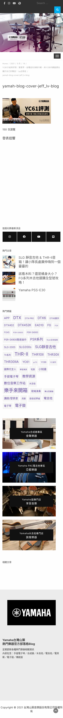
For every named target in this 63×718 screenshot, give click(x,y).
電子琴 (7, 405)
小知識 (42, 369)
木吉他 (32, 383)
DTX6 (42, 318)
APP (7, 318)
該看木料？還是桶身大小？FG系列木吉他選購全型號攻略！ (38, 278)
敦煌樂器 (31, 535)
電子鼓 (20, 405)
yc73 (35, 362)
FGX (56, 326)
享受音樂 (31, 501)
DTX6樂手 (54, 318)
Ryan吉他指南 (52, 340)
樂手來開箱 (15, 390)
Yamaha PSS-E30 (32, 290)
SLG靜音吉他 (45, 347)
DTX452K (24, 325)
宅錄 (33, 369)
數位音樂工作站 (15, 383)
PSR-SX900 (32, 332)
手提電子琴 (11, 376)
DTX (17, 317)
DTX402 (9, 325)
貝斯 (24, 398)
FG (49, 325)
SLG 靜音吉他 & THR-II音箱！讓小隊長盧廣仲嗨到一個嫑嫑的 (40, 262)
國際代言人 (10, 369)
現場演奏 (36, 391)
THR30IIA (11, 362)
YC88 (43, 362)
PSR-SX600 (18, 332)
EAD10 (39, 325)
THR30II (53, 354)
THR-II (21, 354)
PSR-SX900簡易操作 (15, 339)
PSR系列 (36, 339)
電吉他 (48, 398)
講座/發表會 (11, 398)
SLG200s (25, 347)
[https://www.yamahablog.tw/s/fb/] (24, 237)
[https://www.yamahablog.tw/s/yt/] (39, 237)
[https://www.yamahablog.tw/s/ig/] (10, 237)
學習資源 (23, 369)
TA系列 (7, 355)
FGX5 (7, 332)
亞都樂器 (31, 467)
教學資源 (28, 376)
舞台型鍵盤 (49, 391)
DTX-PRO (29, 318)
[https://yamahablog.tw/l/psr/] (53, 237)
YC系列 (53, 362)
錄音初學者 (35, 398)
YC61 (25, 362)
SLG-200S (9, 347)
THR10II (38, 354)
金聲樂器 (31, 433)
